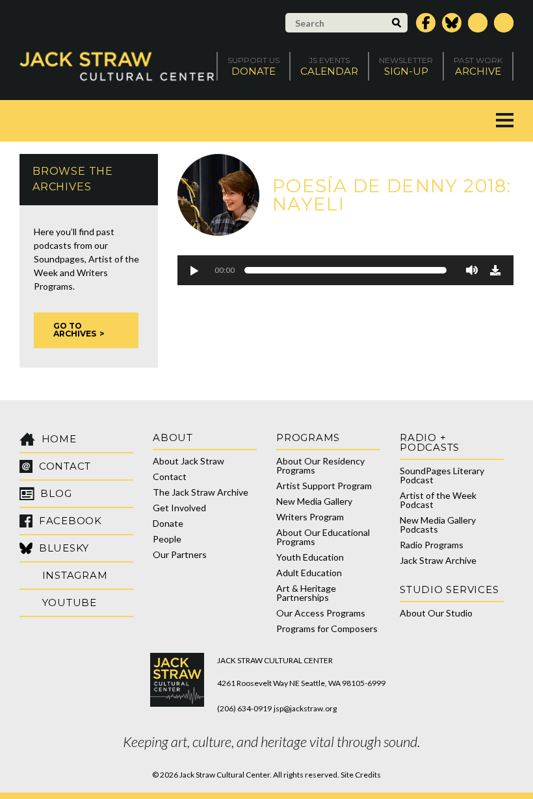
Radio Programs (431, 544)
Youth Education (310, 557)
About (173, 437)
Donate (168, 523)
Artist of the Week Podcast (438, 500)
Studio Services (449, 589)
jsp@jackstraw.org (305, 708)
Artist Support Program (324, 485)
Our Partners (180, 554)
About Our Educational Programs (323, 537)
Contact (170, 476)
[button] (193, 270)
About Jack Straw (188, 460)
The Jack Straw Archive (200, 492)
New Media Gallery (314, 501)
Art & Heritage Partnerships (306, 593)
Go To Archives (74, 329)
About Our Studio (436, 612)
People (167, 538)
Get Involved (179, 507)
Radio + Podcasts (430, 442)
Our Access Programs (320, 612)
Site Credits (361, 775)
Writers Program (310, 516)
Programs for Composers (327, 628)
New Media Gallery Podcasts (438, 524)
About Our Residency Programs (320, 465)
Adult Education (309, 572)
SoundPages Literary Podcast (442, 475)
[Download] (495, 270)
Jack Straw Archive (438, 560)
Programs (308, 437)
